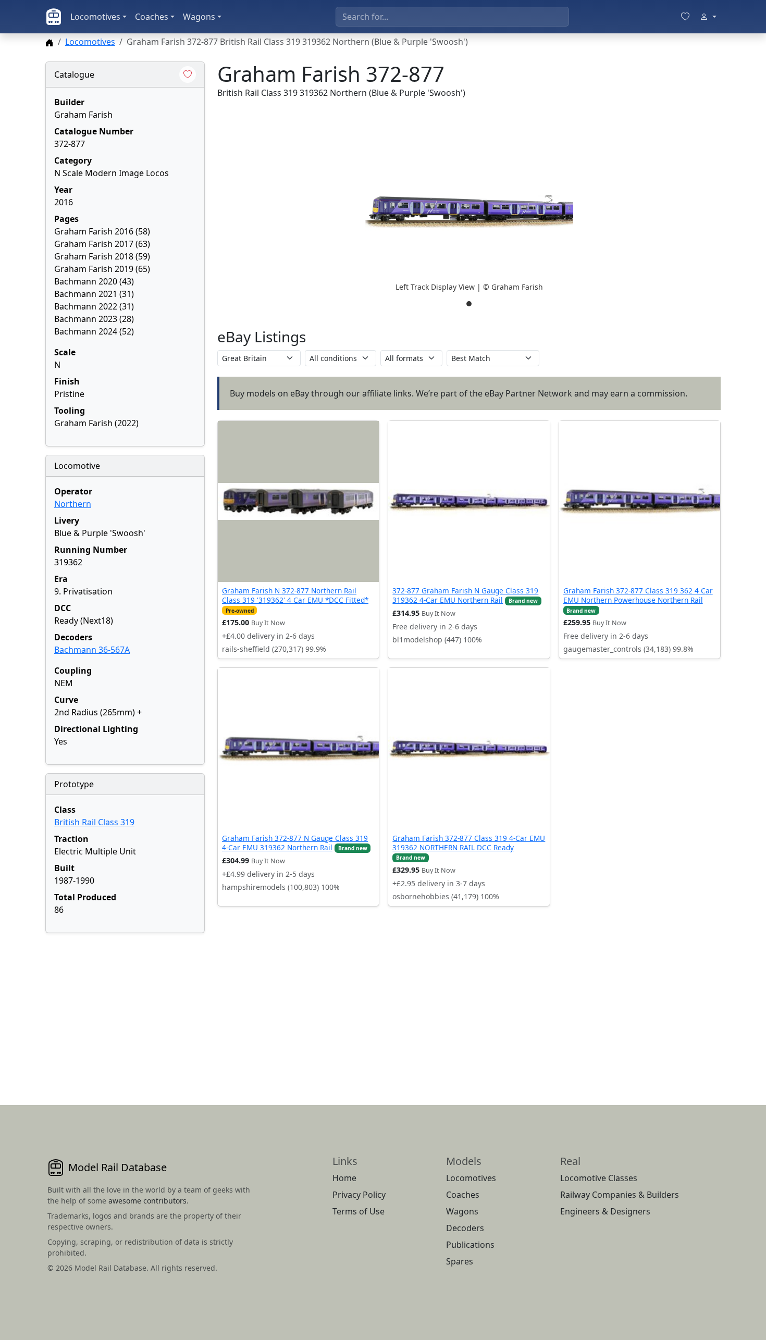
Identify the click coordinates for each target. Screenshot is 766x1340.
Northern (72, 504)
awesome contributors (147, 1201)
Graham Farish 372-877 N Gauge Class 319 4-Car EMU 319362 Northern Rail (295, 842)
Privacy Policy (359, 1194)
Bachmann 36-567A (92, 649)
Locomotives (95, 16)
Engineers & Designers (605, 1211)
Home (344, 1178)
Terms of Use (358, 1211)
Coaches (151, 16)
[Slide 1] (469, 304)
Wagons (199, 16)
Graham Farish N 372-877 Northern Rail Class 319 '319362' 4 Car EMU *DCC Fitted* (295, 595)
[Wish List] (685, 16)
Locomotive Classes (598, 1178)
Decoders (465, 1228)
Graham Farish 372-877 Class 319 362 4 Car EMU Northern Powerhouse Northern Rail (638, 595)
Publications (470, 1244)
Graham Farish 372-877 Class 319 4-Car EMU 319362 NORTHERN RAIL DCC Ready (468, 842)
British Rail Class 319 (94, 822)
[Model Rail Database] (53, 16)
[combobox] (452, 17)
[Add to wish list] (187, 74)
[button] (469, 211)
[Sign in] (708, 16)
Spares (459, 1261)
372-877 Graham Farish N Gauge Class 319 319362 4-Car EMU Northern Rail (465, 595)
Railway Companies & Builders (619, 1194)
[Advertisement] (125, 1006)
